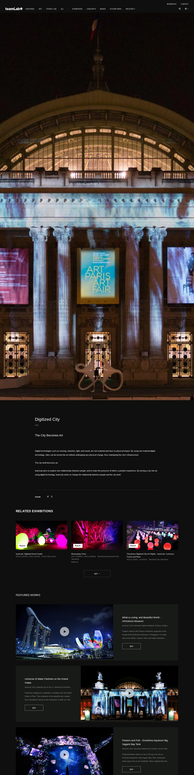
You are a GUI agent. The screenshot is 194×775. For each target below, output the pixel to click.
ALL (62, 9)
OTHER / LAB (51, 9)
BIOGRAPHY (172, 4)
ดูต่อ (96, 573)
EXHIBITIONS (77, 9)
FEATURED (30, 9)
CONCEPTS (91, 9)
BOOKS (103, 9)
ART (40, 9)
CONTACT (185, 4)
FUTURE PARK (115, 9)
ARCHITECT (130, 9)
